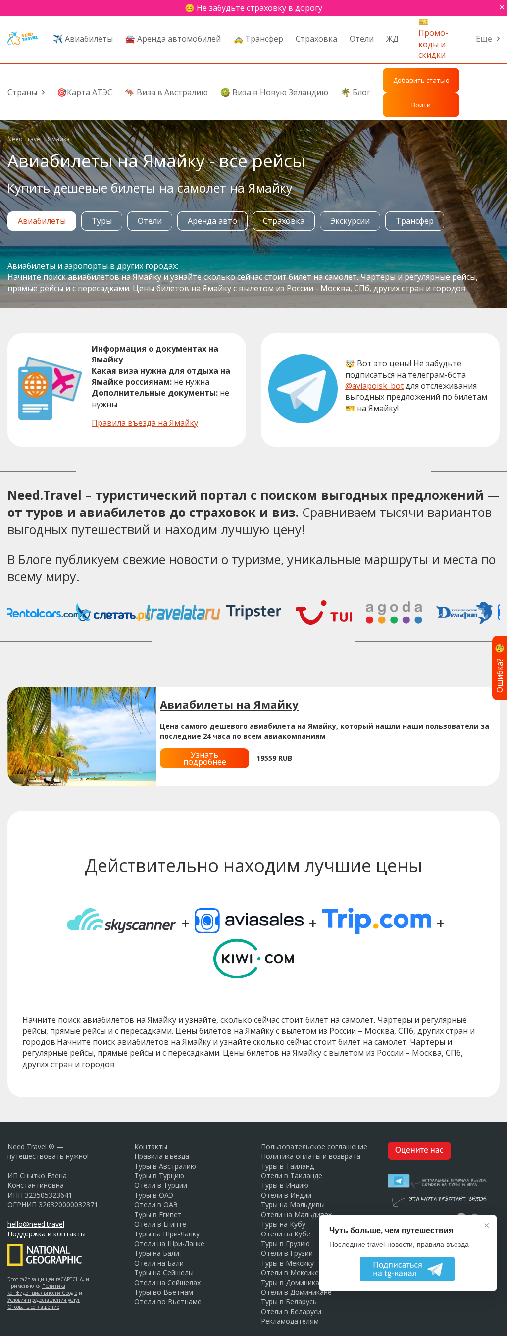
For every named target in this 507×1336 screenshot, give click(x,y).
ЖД (392, 38)
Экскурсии (350, 220)
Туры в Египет (158, 1214)
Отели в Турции (160, 1185)
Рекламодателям (290, 1321)
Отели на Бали (159, 1263)
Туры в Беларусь (289, 1301)
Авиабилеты (42, 220)
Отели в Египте (160, 1224)
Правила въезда (161, 1156)
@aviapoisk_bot (374, 385)
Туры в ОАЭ (153, 1195)
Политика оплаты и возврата (310, 1156)
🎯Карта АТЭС (84, 92)
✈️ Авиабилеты (83, 38)
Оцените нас (419, 1150)
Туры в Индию (284, 1185)
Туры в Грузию (285, 1243)
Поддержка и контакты (46, 1233)
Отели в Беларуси (291, 1311)
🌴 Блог (355, 92)
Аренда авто (212, 220)
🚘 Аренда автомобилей (173, 38)
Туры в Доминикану (294, 1282)
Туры (102, 220)
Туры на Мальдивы (293, 1204)
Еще (484, 38)
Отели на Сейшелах (167, 1282)
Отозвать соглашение (33, 1306)
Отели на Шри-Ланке (169, 1243)
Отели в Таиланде (291, 1175)
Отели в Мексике (290, 1272)
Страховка (316, 38)
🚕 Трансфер (258, 38)
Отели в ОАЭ (156, 1204)
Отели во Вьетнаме (168, 1301)
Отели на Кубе (285, 1233)
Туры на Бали (156, 1253)
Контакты (150, 1146)
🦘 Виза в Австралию (166, 92)
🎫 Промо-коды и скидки (433, 38)
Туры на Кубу (283, 1224)
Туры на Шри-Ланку (167, 1233)
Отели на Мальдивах (296, 1214)
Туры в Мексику (287, 1263)
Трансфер (415, 220)
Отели (362, 38)
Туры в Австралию (165, 1166)
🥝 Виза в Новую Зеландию (274, 92)
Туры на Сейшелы (164, 1272)
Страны (22, 92)
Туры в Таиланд (287, 1166)
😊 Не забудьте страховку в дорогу (253, 7)
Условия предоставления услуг (43, 1299)
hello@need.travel (35, 1224)
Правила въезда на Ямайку (145, 422)
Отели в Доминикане (296, 1292)
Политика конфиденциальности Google (42, 1289)
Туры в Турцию (159, 1175)
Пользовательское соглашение (314, 1146)
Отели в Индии (286, 1195)
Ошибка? (499, 668)
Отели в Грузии (287, 1253)
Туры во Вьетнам (163, 1292)
